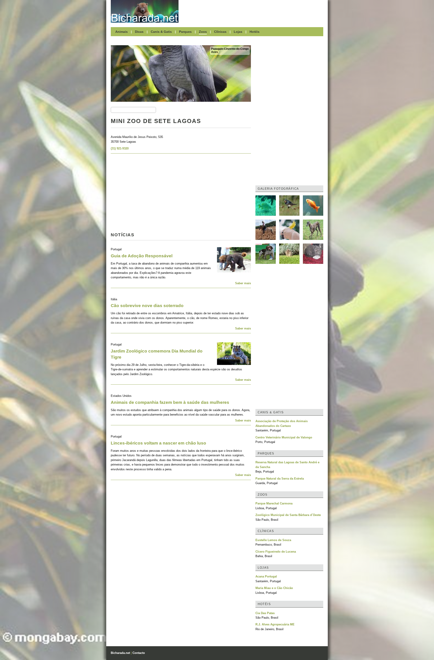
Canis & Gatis (161, 31)
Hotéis (254, 31)
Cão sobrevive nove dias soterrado (147, 305)
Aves (214, 52)
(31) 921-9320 (120, 148)
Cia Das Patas (265, 613)
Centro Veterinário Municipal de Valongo (283, 437)
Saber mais (243, 283)
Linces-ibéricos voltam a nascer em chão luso (158, 443)
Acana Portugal (266, 576)
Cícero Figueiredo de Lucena (275, 551)
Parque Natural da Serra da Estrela (279, 478)
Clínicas (220, 31)
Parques (185, 31)
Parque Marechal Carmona (273, 503)
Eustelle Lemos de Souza (273, 540)
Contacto (138, 653)
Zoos (203, 31)
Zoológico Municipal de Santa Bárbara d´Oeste (288, 515)
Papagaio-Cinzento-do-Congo (230, 48)
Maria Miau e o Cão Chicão (274, 588)
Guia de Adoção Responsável (141, 255)
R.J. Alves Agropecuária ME (275, 624)
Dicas (139, 31)
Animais (121, 31)
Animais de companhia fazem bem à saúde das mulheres (170, 402)
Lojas (238, 31)
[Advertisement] (253, 11)
